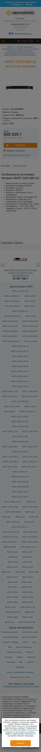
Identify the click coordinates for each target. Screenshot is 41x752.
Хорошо (20, 743)
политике (21, 726)
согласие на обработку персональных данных (21, 731)
